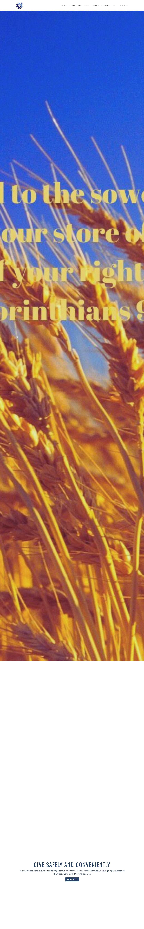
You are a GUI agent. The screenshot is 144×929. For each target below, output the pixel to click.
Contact (124, 5)
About (72, 5)
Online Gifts (72, 879)
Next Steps (83, 5)
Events (95, 5)
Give (115, 5)
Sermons (105, 5)
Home (64, 5)
